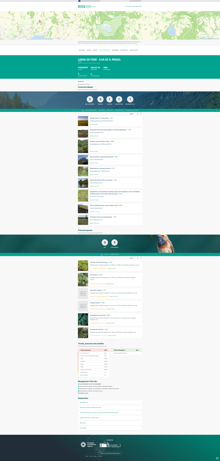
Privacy (91, 456)
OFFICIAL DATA (133, 50)
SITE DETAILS (82, 50)
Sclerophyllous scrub (132, 110)
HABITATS (89, 50)
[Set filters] (141, 114)
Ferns (106, 254)
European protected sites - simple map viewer (89, 417)
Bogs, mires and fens (91, 110)
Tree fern (101, 262)
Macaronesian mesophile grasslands (104, 157)
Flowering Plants (114, 254)
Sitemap (95, 456)
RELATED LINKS (124, 50)
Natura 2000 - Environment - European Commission (90, 407)
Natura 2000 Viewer (84, 402)
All (83, 110)
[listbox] (89, 1)
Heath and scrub (119, 110)
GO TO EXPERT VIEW (137, 6)
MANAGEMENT (115, 50)
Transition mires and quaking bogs (103, 217)
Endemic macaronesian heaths (102, 141)
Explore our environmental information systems (110, 453)
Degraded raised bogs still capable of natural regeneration (110, 130)
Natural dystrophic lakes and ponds (103, 180)
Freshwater (101, 110)
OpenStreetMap (203, 38)
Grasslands (110, 110)
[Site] (101, 6)
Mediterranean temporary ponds (102, 168)
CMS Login (100, 456)
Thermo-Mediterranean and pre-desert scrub (106, 205)
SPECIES (95, 50)
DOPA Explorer (83, 422)
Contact (86, 456)
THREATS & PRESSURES (104, 50)
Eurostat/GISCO (216, 38)
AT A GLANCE (128, 6)
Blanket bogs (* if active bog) (101, 118)
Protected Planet (83, 428)
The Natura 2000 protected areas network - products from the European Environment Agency (99, 412)
